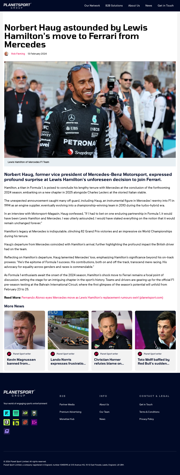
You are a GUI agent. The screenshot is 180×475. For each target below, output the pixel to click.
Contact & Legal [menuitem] (154, 396)
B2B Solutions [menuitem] (114, 5)
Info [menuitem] (103, 396)
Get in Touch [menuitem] (166, 5)
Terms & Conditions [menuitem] (149, 412)
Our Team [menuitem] (104, 412)
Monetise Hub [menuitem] (67, 419)
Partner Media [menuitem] (67, 404)
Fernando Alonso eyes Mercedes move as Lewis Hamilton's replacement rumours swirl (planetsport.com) (92, 297)
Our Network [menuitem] (92, 5)
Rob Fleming (18, 53)
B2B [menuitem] (63, 396)
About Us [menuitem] (134, 5)
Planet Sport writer (22, 354)
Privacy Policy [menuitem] (146, 419)
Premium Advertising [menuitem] (70, 412)
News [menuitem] (148, 5)
